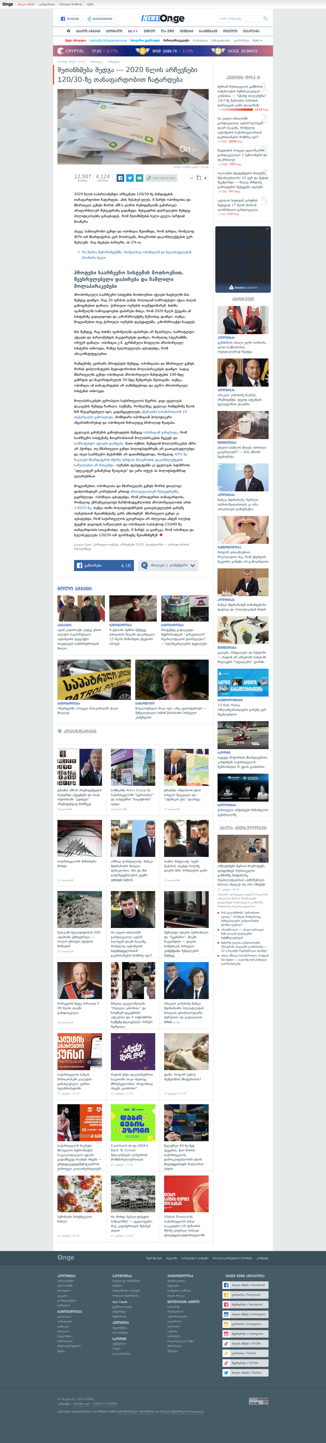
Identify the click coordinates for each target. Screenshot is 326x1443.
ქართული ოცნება (106, 544)
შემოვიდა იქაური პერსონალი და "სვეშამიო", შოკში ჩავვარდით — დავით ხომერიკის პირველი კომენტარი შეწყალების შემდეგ (186, 922)
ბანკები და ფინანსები (126, 1280)
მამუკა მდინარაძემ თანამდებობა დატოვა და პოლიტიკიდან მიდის (243, 590)
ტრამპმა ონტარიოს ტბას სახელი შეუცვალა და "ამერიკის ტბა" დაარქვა (186, 779)
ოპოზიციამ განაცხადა (160, 432)
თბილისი (63, 1331)
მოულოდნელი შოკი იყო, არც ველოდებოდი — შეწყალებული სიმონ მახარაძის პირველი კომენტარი (174, 690)
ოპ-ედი (167, 31)
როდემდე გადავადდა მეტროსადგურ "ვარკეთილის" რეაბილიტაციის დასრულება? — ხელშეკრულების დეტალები (187, 620)
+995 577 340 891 (105, 1403)
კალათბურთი (121, 1353)
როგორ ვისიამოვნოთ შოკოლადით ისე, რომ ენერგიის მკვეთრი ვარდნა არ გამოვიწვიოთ (243, 540)
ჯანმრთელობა (180, 1276)
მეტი (256, 40)
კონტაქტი (263, 1258)
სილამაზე (173, 1306)
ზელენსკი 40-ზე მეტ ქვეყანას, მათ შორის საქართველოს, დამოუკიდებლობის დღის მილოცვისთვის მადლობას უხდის (186, 1135)
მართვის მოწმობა (70, 4)
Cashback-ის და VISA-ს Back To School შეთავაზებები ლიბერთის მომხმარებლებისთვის (133, 1135)
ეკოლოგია (64, 1316)
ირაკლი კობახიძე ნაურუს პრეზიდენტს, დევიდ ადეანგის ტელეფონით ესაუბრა (243, 382)
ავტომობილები (177, 1316)
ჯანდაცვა (63, 1326)
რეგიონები (64, 1336)
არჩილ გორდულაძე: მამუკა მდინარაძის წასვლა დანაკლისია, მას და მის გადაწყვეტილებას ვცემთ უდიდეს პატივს (133, 851)
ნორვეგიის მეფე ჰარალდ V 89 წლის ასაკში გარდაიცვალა (79, 993)
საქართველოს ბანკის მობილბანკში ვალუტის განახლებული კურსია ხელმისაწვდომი (79, 1064)
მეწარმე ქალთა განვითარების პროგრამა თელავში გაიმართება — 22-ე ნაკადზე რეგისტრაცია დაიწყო (244, 946)
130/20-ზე (82, 508)
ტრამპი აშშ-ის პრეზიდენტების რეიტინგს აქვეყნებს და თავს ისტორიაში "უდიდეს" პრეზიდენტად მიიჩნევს (79, 779)
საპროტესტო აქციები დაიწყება (98, 443)
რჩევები (172, 1351)
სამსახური (174, 1336)
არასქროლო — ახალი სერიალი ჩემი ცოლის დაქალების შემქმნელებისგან (242, 933)
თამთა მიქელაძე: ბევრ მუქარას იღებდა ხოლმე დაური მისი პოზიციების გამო (186, 851)
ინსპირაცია (174, 1346)
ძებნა (90, 4)
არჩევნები (114, 61)
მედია (61, 1351)
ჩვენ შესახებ (154, 1258)
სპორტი (119, 1339)
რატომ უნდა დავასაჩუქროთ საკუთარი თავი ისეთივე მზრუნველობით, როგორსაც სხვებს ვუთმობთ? (133, 1064)
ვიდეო (149, 31)
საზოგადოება (220, 40)
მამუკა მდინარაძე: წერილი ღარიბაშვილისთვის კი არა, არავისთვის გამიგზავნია (243, 487)
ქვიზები (186, 31)
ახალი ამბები (26, 4)
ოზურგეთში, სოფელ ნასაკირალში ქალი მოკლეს (96, 687)
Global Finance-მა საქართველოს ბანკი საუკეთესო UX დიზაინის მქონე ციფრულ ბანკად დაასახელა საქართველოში (186, 1206)
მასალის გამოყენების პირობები (233, 1258)
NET (133, 31)
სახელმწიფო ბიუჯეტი (126, 1290)
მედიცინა (173, 1285)
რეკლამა (251, 31)
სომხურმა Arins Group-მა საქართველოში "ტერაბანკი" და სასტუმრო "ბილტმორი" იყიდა (133, 779)
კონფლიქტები (66, 1300)
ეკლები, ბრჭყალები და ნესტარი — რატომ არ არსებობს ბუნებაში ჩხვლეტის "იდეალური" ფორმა (243, 640)
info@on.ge (81, 1403)
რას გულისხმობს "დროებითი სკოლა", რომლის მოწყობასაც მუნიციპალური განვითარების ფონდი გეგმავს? (241, 918)
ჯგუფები (72, 19)
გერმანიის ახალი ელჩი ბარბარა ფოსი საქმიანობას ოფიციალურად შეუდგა (243, 330)
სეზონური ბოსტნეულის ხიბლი (79, 1206)
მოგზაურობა (175, 1311)
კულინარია (174, 1321)
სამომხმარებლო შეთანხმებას (136, 1411)
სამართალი (65, 1341)
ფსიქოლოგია (176, 1280)
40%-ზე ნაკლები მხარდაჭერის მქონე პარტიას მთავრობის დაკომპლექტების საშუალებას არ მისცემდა (130, 459)
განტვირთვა (47, 4)
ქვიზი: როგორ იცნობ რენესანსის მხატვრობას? (186, 1064)
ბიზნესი (117, 1285)
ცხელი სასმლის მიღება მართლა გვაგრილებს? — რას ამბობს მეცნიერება (243, 435)
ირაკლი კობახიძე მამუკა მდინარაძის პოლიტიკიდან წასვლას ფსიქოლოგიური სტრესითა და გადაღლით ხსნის (186, 993)
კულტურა (120, 1323)
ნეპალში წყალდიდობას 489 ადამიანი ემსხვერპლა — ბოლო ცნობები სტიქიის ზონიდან (79, 922)
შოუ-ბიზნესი (120, 1332)
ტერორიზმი (65, 1285)
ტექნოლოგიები (122, 1306)
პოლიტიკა (200, 40)
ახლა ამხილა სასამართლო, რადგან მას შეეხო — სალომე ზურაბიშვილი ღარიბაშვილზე (245, 959)
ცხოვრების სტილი (183, 1302)
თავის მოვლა (176, 1295)
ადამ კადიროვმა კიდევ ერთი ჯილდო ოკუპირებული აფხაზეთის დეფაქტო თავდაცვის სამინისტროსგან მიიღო (83, 623)
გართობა (173, 1326)
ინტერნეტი (119, 1311)
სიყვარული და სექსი (180, 1341)
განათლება (64, 1321)
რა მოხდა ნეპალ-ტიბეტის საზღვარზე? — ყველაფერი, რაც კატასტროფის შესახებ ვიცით (133, 1206)
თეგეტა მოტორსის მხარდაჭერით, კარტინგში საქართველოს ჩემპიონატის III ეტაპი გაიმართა (243, 745)
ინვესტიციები (102, 19)
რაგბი (116, 1348)
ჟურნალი (114, 31)
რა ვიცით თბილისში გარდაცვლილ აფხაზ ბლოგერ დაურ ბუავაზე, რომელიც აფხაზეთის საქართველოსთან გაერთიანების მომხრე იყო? (133, 922)
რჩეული (230, 31)
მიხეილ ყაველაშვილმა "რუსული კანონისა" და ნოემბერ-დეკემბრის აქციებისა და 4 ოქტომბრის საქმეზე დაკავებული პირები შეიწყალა (133, 993)
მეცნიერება (119, 1316)
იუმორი (172, 1331)
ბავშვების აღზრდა (179, 1290)
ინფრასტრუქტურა (69, 1346)
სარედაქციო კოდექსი (195, 1258)
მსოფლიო (64, 1290)
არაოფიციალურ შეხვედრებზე (154, 491)
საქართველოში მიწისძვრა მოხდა (79, 851)
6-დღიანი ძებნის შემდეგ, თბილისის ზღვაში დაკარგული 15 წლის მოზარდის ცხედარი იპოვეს (135, 620)
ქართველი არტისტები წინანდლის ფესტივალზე (243, 795)
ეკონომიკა (241, 40)
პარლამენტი (65, 1280)
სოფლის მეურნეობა (125, 1295)
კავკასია (62, 1295)
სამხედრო (64, 1305)
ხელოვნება (119, 1327)
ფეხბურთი (119, 1343)
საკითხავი (208, 31)
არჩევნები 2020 (131, 544)
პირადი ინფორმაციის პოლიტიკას (182, 1411)
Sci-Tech (119, 1302)
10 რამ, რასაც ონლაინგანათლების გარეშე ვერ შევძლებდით (243, 693)
